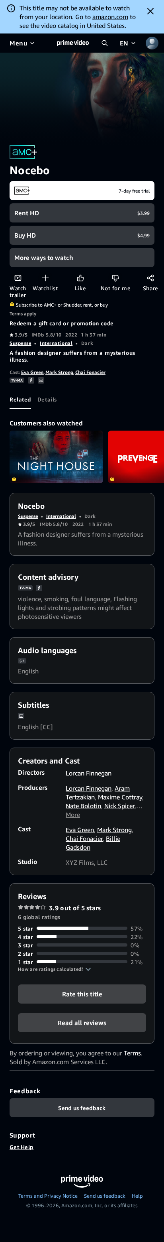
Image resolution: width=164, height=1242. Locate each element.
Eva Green (32, 372)
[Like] (80, 278)
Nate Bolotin (83, 806)
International (56, 343)
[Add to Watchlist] (45, 278)
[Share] (150, 278)
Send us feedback (104, 1196)
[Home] (73, 43)
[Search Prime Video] (104, 43)
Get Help (21, 1147)
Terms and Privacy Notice (48, 1196)
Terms (132, 1053)
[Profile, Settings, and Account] (152, 43)
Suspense (20, 343)
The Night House (56, 457)
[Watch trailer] (18, 278)
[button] (54, 969)
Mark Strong (59, 372)
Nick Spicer (119, 806)
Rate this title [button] (82, 994)
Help (137, 1196)
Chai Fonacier (90, 372)
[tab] (20, 399)
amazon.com (110, 17)
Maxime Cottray (120, 797)
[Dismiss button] (150, 11)
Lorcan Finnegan (88, 773)
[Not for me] (115, 278)
